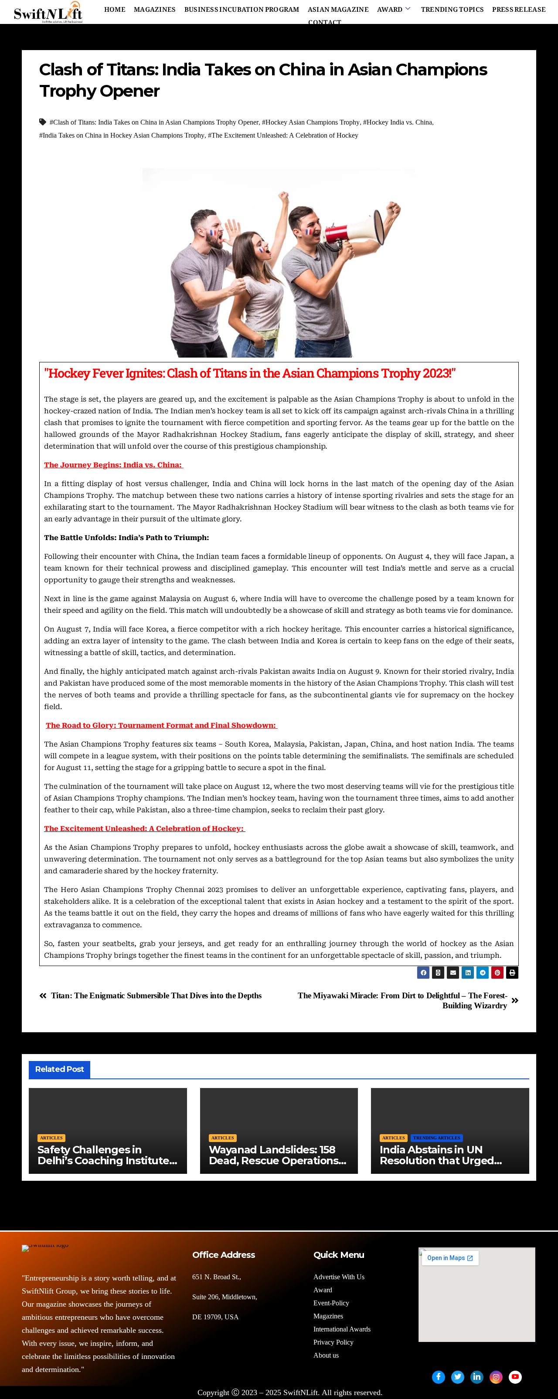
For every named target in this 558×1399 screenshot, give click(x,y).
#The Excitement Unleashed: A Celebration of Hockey (283, 135)
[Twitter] (457, 1377)
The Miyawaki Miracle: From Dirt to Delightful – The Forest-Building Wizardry (402, 1000)
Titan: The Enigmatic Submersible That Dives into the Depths (156, 995)
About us (326, 1355)
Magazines (155, 7)
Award (390, 7)
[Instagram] (496, 1377)
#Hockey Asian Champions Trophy (311, 122)
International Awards (342, 1329)
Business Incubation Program (241, 7)
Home (115, 7)
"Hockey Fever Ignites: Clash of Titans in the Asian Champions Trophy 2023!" (249, 373)
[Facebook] (438, 1377)
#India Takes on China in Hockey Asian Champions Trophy (121, 135)
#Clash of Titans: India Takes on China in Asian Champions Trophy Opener (154, 122)
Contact (324, 20)
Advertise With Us (338, 1277)
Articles (51, 1137)
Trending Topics (452, 7)
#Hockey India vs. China (397, 122)
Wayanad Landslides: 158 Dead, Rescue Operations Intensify (273, 1160)
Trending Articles (436, 1137)
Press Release (519, 7)
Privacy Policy (333, 1342)
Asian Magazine (338, 7)
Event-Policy (331, 1303)
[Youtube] (515, 1377)
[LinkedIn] (476, 1377)
